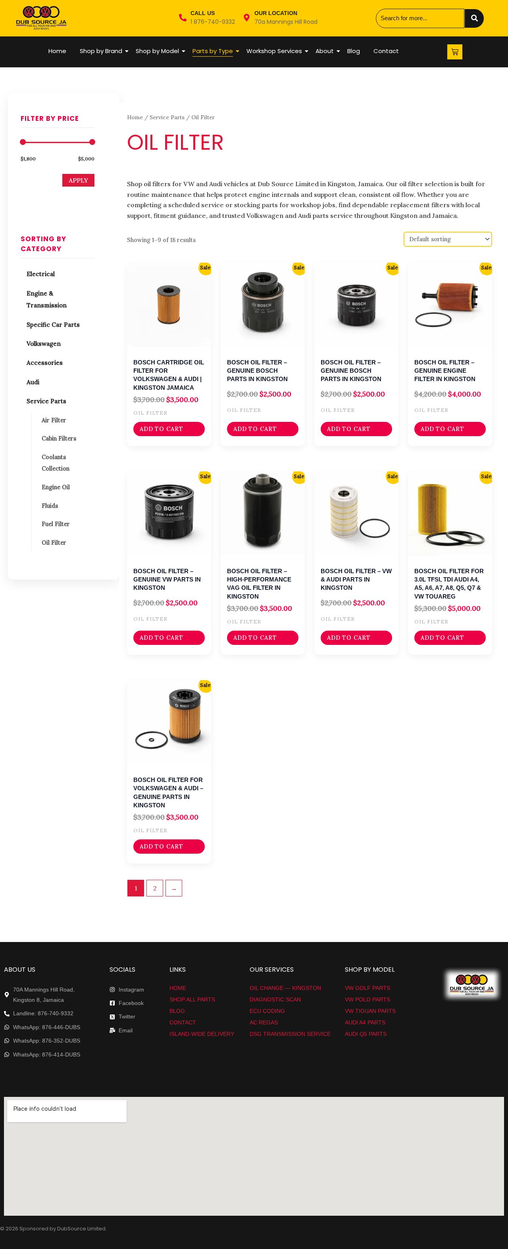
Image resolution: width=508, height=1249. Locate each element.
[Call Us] (183, 18)
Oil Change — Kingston (285, 988)
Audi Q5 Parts (366, 1034)
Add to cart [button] (161, 429)
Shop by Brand (101, 51)
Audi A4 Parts (365, 1022)
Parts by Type (212, 51)
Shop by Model (157, 51)
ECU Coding (267, 1011)
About (325, 51)
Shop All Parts (192, 999)
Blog (353, 51)
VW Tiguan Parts (370, 1011)
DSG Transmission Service (290, 1034)
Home (57, 51)
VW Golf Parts (367, 988)
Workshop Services (274, 51)
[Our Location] (246, 18)
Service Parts (167, 117)
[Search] (474, 18)
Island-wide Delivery (201, 1034)
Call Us (202, 13)
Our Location (275, 13)
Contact (386, 51)
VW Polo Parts (367, 999)
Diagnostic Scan (275, 999)
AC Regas (264, 1022)
